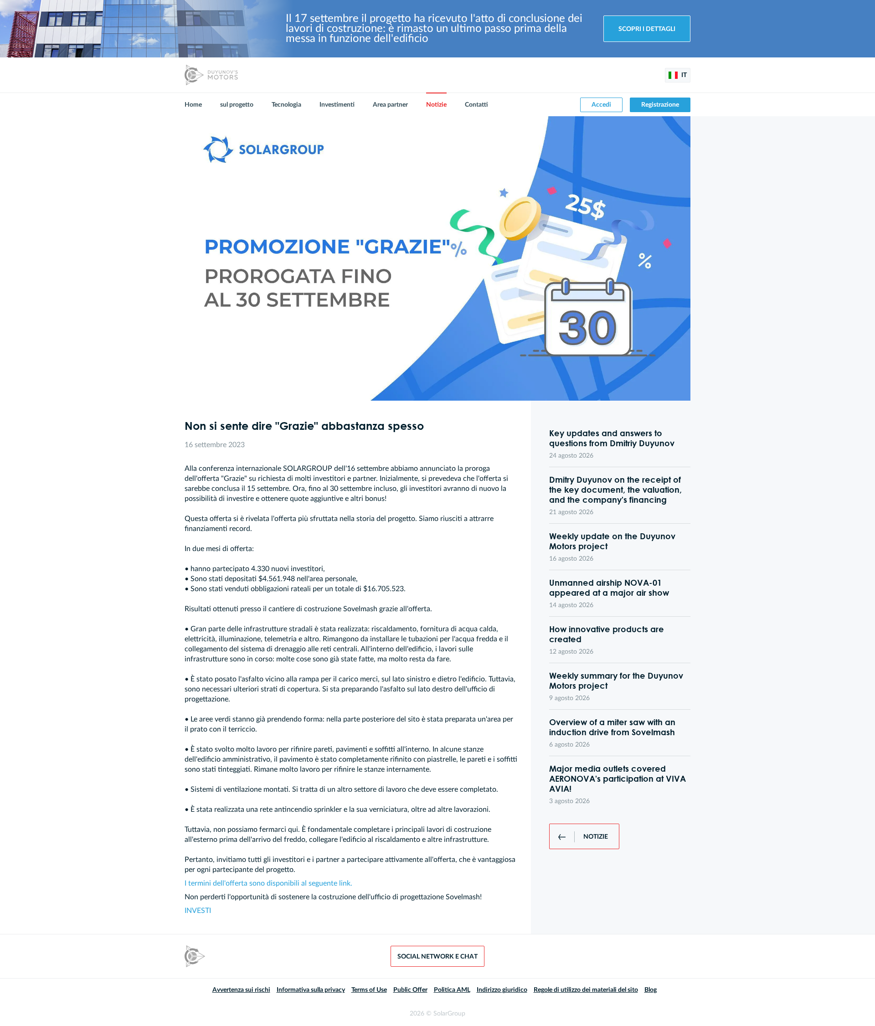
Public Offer (410, 990)
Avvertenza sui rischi (241, 990)
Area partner (390, 105)
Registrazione (660, 105)
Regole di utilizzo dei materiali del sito (586, 990)
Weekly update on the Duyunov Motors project (612, 541)
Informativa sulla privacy (311, 990)
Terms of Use (369, 990)
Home (193, 105)
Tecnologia (286, 105)
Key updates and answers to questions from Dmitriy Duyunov (611, 438)
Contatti (476, 105)
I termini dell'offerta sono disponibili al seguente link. (268, 883)
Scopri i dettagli (646, 29)
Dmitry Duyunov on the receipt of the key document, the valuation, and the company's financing (615, 489)
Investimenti (337, 105)
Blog (650, 990)
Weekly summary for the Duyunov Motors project (616, 680)
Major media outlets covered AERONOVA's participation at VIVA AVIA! (617, 778)
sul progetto (236, 105)
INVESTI (198, 910)
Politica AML (452, 990)
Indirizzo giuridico (502, 990)
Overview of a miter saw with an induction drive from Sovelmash (612, 727)
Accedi (601, 105)
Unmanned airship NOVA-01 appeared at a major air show (609, 587)
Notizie (436, 105)
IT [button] (683, 75)
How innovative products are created (606, 634)
